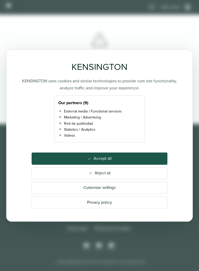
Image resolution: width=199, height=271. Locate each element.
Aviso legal (77, 228)
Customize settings (99, 187)
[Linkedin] (112, 246)
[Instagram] (87, 246)
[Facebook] (99, 246)
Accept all (103, 158)
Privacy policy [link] (99, 202)
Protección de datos (113, 228)
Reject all (102, 173)
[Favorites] (152, 7)
